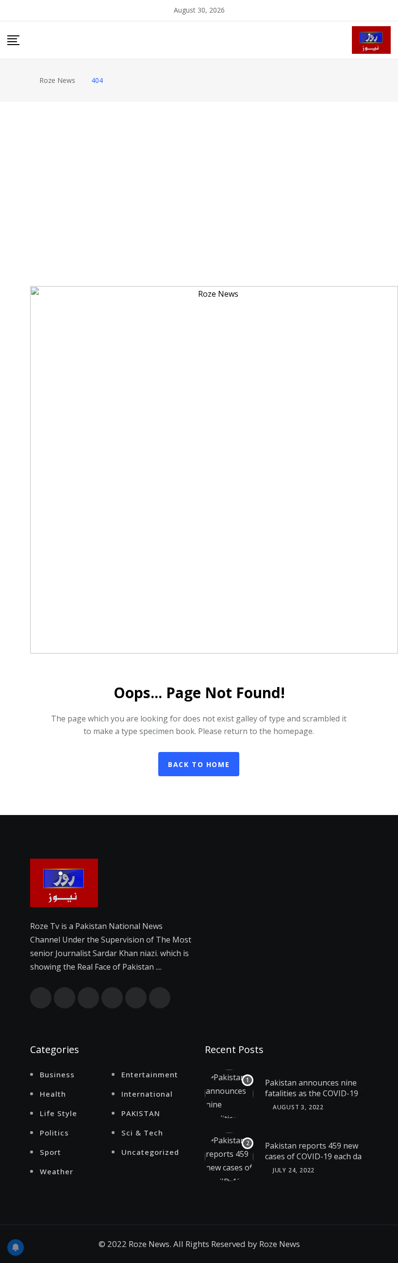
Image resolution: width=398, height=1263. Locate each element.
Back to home (199, 764)
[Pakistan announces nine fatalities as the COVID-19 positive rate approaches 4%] (229, 1094)
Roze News (279, 1243)
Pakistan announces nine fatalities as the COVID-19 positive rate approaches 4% (311, 1098)
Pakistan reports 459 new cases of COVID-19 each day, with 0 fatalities (316, 1156)
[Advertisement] (199, 174)
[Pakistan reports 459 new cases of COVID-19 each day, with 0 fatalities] (229, 1157)
